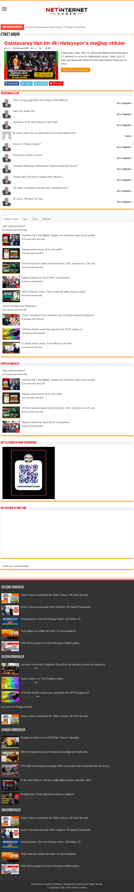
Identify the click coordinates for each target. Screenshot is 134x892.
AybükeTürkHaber (53, 884)
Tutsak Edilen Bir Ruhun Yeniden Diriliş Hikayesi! (38, 177)
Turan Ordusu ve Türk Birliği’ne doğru (42, 678)
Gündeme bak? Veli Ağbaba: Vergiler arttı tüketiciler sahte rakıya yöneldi (58, 235)
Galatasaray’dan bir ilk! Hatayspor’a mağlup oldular (64, 43)
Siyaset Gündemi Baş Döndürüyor (19, 306)
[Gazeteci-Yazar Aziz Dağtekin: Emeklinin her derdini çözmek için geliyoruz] (10, 669)
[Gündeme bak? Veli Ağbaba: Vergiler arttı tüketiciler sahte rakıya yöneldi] (11, 240)
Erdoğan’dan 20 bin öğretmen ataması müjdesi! (47, 794)
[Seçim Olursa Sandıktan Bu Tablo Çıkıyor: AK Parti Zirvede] (10, 719)
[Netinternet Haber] (67, 10)
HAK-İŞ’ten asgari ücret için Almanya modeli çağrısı (50, 642)
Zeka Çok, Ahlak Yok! (24, 111)
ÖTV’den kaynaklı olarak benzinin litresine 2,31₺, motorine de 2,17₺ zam (58, 263)
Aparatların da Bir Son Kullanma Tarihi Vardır (35, 122)
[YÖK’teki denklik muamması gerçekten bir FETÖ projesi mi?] (11, 334)
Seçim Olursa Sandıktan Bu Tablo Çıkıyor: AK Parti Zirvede (54, 594)
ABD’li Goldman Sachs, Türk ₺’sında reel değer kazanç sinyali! (53, 291)
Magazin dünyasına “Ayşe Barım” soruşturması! (46, 277)
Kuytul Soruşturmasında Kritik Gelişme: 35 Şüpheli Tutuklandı (56, 606)
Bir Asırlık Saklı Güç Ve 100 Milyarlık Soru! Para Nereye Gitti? (44, 133)
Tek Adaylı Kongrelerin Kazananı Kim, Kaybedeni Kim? (41, 188)
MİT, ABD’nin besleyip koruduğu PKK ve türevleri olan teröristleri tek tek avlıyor (65, 765)
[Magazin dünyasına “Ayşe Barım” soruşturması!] (11, 282)
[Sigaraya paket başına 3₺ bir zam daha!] (11, 254)
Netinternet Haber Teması (90, 884)
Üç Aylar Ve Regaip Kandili (16, 706)
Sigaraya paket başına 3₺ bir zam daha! (42, 249)
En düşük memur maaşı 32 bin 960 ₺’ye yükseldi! (47, 343)
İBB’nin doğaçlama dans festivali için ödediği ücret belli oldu (54, 751)
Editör (8, 48)
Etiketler (46, 219)
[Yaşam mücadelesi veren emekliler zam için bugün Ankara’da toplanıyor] (11, 320)
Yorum (35, 219)
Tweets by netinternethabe (15, 566)
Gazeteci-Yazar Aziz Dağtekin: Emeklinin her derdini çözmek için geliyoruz (63, 664)
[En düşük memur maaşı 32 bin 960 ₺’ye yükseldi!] (11, 348)
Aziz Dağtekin (124, 103)
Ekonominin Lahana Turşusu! (27, 155)
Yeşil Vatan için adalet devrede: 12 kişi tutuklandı (48, 630)
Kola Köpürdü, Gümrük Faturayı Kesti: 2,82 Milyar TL (51, 27)
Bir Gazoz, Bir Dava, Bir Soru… (29, 199)
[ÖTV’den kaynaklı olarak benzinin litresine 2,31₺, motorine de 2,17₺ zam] (11, 268)
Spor (35, 48)
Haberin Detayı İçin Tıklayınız (75, 70)
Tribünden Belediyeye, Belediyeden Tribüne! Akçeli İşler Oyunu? (45, 166)
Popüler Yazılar (11, 219)
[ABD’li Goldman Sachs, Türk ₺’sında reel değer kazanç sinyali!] (11, 296)
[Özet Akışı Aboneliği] (132, 34)
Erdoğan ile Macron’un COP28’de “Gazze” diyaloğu (50, 737)
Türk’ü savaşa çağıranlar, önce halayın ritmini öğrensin (40, 100)
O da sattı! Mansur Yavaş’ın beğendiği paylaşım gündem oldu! (56, 780)
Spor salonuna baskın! (13, 226)
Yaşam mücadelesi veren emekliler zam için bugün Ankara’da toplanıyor (58, 315)
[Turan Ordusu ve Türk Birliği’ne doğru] (10, 683)
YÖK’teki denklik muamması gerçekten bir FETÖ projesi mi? (52, 329)
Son (25, 219)
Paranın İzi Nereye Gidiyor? (27, 144)
